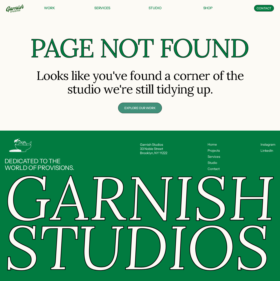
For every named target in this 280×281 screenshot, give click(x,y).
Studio (212, 163)
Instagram (268, 144)
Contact (214, 169)
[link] (49, 8)
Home (212, 144)
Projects (214, 150)
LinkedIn (267, 150)
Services (214, 157)
